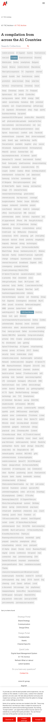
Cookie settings (24, 719)
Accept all (38, 719)
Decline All (9, 719)
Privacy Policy (40, 8)
